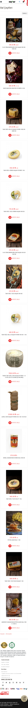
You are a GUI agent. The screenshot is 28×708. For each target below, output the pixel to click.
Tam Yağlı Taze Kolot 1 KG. (14, 499)
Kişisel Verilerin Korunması (6, 705)
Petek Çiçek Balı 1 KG (14, 540)
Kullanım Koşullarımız (14, 704)
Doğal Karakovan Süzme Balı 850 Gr (14, 458)
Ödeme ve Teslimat (5, 662)
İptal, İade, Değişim (5, 664)
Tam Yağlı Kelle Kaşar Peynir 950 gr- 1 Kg (14, 334)
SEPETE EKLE (15, 53)
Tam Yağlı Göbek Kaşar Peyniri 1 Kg (14, 170)
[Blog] (3, 685)
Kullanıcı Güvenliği (5, 666)
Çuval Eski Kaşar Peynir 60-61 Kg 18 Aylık (14, 417)
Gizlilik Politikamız (4, 704)
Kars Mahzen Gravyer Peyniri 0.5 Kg (14, 88)
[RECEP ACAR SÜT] (12, 1)
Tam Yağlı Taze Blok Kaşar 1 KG (14, 581)
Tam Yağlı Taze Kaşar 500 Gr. (14, 293)
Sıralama (24, 13)
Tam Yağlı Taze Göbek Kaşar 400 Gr (14, 211)
